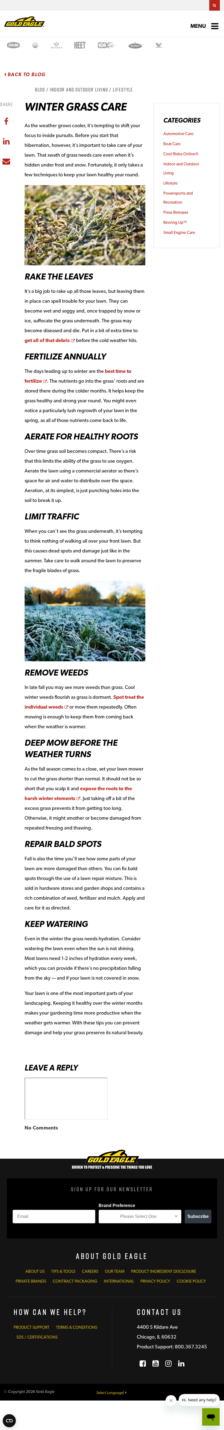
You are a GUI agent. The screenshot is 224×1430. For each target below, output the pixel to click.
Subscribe (198, 1216)
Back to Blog (26, 74)
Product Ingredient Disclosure (163, 1271)
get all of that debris (50, 340)
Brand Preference (117, 1205)
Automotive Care (178, 133)
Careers (90, 1271)
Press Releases (175, 212)
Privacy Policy (155, 1281)
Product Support (31, 1327)
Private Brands (31, 1281)
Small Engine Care (179, 232)
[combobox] (138, 1216)
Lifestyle (170, 183)
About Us (35, 1271)
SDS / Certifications (37, 1337)
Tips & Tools (63, 1271)
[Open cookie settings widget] (9, 1420)
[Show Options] (176, 1216)
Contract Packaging (75, 1281)
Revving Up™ (175, 222)
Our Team (115, 1271)
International (119, 1281)
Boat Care (172, 143)
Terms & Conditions (76, 1327)
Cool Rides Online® (181, 153)
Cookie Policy (191, 1281)
